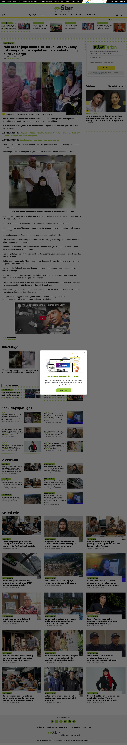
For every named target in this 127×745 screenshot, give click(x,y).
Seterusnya (64, 390)
